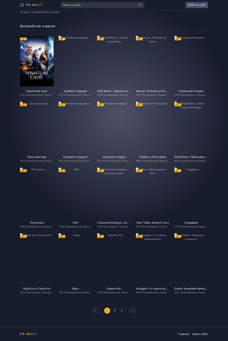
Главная (183, 334)
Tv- (34, 5)
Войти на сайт (196, 5)
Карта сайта (200, 334)
